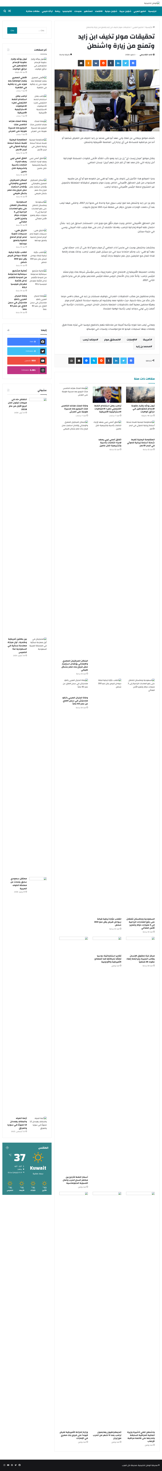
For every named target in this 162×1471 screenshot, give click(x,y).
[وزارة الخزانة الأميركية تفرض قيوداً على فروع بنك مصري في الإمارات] (73, 1310)
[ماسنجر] (86, 361)
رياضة (57, 11)
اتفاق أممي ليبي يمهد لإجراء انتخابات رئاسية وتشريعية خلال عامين (109, 443)
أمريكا (146, 339)
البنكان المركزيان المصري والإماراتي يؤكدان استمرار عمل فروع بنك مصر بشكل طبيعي (74, 665)
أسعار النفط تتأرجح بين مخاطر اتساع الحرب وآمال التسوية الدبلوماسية (75, 1180)
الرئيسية (152, 11)
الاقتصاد (99, 11)
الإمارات (131, 339)
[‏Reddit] (103, 63)
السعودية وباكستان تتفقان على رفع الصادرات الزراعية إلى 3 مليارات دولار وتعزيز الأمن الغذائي (140, 923)
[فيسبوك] (133, 63)
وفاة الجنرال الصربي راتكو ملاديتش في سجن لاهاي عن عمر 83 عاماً (75, 701)
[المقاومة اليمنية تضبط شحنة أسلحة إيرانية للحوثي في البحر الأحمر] (140, 428)
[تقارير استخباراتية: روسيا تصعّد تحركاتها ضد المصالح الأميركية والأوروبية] (107, 945)
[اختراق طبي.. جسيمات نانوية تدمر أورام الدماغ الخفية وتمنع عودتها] (38, 235)
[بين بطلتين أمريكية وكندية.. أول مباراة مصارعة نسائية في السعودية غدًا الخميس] (38, 756)
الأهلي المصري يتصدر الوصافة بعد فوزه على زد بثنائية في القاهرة (17, 82)
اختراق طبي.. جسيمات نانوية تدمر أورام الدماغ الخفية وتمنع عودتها (18, 237)
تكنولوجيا (67, 11)
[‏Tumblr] (111, 63)
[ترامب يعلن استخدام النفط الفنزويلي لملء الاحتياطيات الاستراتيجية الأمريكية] (107, 395)
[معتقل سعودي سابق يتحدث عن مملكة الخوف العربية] (38, 995)
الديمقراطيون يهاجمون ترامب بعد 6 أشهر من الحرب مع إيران (107, 1435)
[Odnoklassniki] (88, 63)
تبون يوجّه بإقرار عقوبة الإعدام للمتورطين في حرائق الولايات (143, 409)
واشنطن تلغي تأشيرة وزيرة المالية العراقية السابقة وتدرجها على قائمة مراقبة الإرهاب (141, 1436)
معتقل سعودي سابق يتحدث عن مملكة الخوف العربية (18, 884)
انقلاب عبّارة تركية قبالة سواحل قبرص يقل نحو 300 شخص (107, 922)
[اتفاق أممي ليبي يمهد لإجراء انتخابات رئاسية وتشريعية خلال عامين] (107, 428)
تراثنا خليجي (47, 11)
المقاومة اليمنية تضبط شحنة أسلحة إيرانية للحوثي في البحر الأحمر (141, 443)
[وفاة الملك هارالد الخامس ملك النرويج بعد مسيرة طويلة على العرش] (73, 395)
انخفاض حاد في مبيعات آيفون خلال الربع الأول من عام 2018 (17, 404)
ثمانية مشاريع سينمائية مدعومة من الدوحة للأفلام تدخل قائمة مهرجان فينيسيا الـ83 (17, 279)
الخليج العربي (140, 11)
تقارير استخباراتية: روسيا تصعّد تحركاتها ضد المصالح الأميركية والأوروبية (107, 959)
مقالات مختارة (33, 11)
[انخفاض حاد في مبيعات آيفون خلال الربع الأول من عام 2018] (38, 516)
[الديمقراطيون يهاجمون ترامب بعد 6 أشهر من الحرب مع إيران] (107, 1310)
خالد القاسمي (146, 54)
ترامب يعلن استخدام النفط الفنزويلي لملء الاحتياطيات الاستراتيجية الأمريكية (107, 409)
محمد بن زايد (143, 346)
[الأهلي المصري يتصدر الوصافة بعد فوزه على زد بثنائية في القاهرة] (38, 82)
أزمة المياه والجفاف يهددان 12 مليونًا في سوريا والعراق (17, 1123)
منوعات (78, 11)
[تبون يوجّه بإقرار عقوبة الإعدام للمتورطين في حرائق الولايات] (140, 395)
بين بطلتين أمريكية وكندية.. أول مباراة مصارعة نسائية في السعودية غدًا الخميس (17, 645)
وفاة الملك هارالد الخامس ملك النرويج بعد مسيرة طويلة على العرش (74, 409)
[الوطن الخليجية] (152, 3)
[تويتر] (125, 63)
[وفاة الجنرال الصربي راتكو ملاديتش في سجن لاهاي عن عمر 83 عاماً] (73, 687)
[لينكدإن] (118, 63)
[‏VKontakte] (96, 63)
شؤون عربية (125, 11)
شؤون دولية (111, 11)
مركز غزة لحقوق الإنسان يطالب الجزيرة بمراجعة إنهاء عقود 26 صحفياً (140, 959)
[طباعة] (71, 361)
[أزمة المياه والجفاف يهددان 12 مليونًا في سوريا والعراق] (38, 1123)
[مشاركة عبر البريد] (81, 63)
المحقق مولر (111, 339)
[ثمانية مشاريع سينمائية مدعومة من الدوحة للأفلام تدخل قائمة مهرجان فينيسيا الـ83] (38, 277)
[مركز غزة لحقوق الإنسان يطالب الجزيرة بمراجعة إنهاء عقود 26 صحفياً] (140, 945)
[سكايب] (94, 361)
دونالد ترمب (89, 339)
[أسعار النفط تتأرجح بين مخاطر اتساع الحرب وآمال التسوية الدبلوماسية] (73, 1055)
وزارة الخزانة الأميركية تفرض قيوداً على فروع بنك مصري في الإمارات (73, 1435)
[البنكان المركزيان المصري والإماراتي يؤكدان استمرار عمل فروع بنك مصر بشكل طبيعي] (73, 539)
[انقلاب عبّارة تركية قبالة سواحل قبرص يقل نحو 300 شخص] (107, 797)
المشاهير (88, 11)
